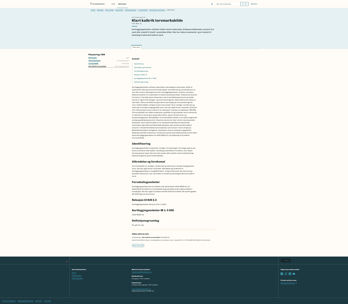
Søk (246, 4)
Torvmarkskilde (143, 10)
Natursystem (119, 10)
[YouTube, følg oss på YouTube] (294, 274)
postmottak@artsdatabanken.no (141, 289)
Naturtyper (122, 4)
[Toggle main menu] (254, 4)
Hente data (38, 301)
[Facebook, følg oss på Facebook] (282, 274)
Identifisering (138, 64)
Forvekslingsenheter (141, 71)
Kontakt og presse (77, 278)
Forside (93, 10)
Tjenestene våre (76, 275)
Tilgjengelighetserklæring (25, 301)
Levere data (47, 301)
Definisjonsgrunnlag (141, 82)
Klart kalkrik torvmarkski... (157, 10)
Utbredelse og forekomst (142, 67)
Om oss (74, 273)
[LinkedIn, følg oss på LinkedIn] (290, 274)
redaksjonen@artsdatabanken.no (142, 272)
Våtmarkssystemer (130, 10)
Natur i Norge (109, 10)
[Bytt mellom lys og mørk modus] (212, 4)
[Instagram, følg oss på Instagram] (286, 274)
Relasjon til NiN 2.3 (140, 75)
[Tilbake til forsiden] (97, 4)
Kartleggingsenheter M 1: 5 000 (145, 78)
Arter (113, 4)
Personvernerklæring (8, 301)
